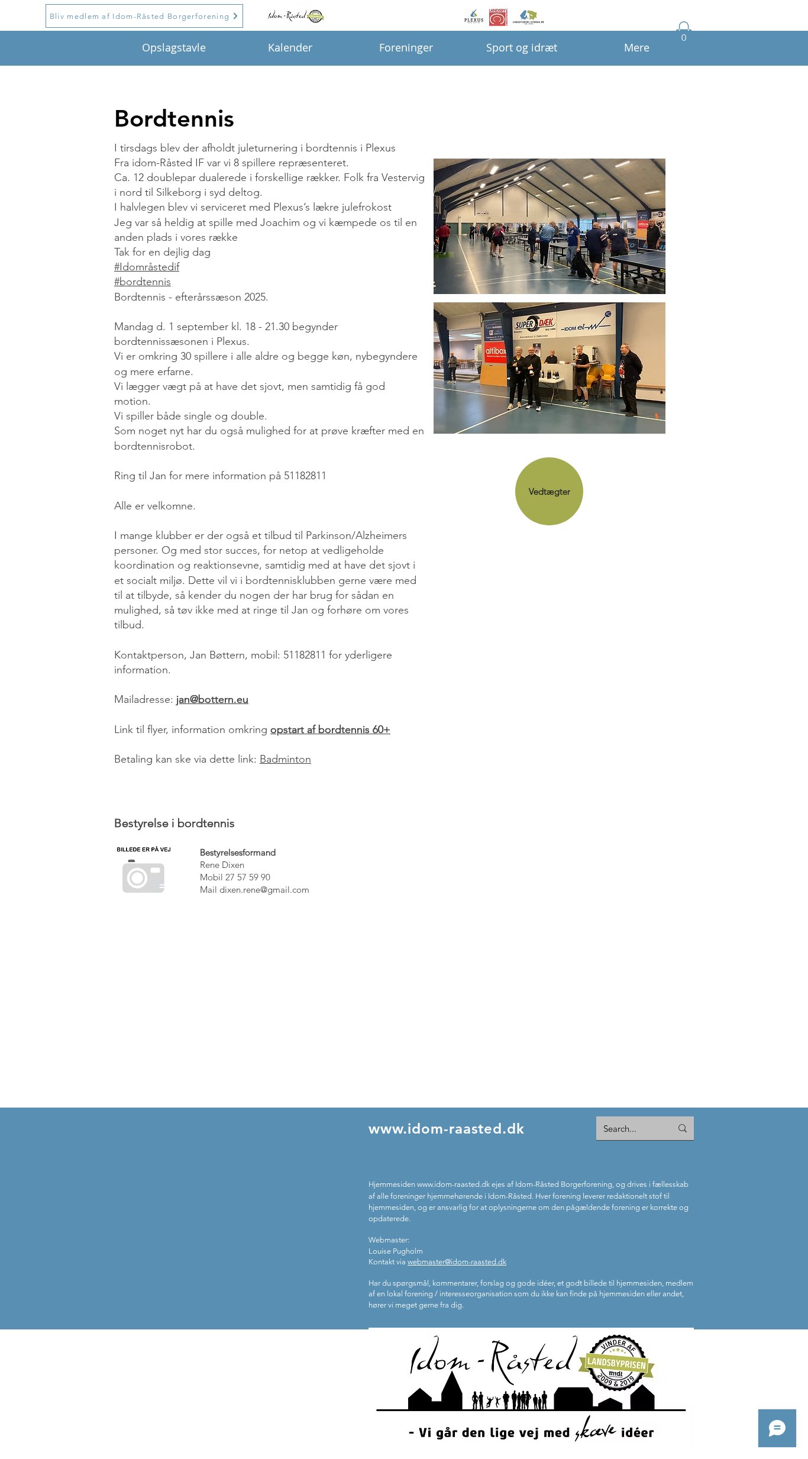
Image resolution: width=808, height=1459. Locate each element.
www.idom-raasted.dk (447, 1128)
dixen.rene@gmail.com (264, 889)
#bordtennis (142, 281)
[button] (684, 33)
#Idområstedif (146, 266)
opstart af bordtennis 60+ (330, 729)
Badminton (285, 759)
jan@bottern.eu (212, 699)
